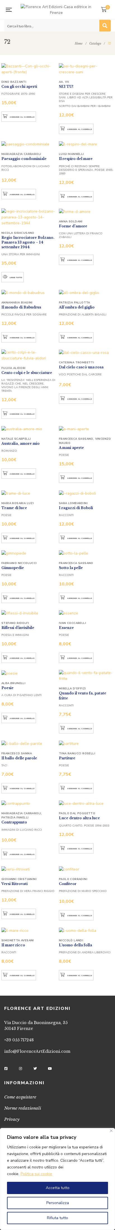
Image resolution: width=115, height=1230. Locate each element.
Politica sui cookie (36, 1173)
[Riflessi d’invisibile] (28, 613)
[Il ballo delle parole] (28, 743)
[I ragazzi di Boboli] (86, 493)
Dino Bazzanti (13, 82)
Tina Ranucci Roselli (77, 753)
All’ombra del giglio (77, 307)
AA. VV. (64, 82)
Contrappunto (14, 822)
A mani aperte (71, 448)
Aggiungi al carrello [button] (22, 117)
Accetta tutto (58, 1187)
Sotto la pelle (71, 568)
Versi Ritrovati (14, 884)
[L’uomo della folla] (86, 930)
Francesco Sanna (16, 753)
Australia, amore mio (20, 443)
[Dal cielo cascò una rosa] (86, 352)
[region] (57, 1179)
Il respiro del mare (76, 159)
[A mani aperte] (86, 429)
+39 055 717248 (19, 1039)
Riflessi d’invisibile (17, 628)
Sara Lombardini (73, 503)
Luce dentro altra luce (79, 818)
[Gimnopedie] (28, 553)
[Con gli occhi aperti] (28, 69)
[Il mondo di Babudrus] (28, 292)
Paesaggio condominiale (24, 159)
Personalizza (57, 1202)
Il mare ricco (13, 945)
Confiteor (67, 884)
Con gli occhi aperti (19, 86)
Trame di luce (14, 508)
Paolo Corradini (73, 879)
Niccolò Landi (71, 940)
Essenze (66, 628)
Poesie (7, 688)
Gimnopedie (12, 568)
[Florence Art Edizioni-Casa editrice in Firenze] (56, 9)
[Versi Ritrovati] (28, 869)
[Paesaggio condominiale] (28, 144)
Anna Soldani (71, 221)
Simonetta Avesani (17, 940)
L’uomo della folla (75, 945)
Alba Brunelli (13, 683)
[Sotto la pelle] (86, 553)
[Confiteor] (86, 869)
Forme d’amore (73, 226)
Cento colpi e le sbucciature (26, 373)
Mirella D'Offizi (72, 689)
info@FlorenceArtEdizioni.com (37, 1051)
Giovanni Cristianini (19, 879)
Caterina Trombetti (76, 362)
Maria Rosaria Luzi (17, 503)
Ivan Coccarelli (72, 623)
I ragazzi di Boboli (76, 508)
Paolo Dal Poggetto (77, 813)
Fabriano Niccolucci (19, 563)
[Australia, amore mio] (28, 429)
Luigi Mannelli (71, 154)
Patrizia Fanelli (14, 818)
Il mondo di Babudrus (21, 307)
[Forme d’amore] (86, 211)
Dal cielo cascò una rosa (81, 367)
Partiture (67, 758)
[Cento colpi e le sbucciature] (28, 355)
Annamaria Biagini (17, 303)
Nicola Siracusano (17, 233)
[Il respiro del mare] (86, 144)
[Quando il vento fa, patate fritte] (86, 676)
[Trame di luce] (28, 493)
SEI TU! (66, 86)
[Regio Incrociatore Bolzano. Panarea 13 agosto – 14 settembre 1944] (28, 217)
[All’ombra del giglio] (86, 292)
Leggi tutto (16, 277)
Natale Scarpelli (16, 439)
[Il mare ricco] (28, 930)
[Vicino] (111, 1130)
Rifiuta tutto (57, 1218)
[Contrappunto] (28, 803)
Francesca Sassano (76, 439)
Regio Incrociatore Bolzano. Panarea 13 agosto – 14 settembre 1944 (27, 242)
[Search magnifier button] (105, 25)
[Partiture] (86, 743)
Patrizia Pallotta (74, 303)
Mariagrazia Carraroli (21, 154)
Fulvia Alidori (13, 368)
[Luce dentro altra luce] (86, 803)
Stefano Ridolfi (15, 623)
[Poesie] (28, 673)
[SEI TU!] (86, 69)
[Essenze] (86, 613)
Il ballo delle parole (19, 758)
